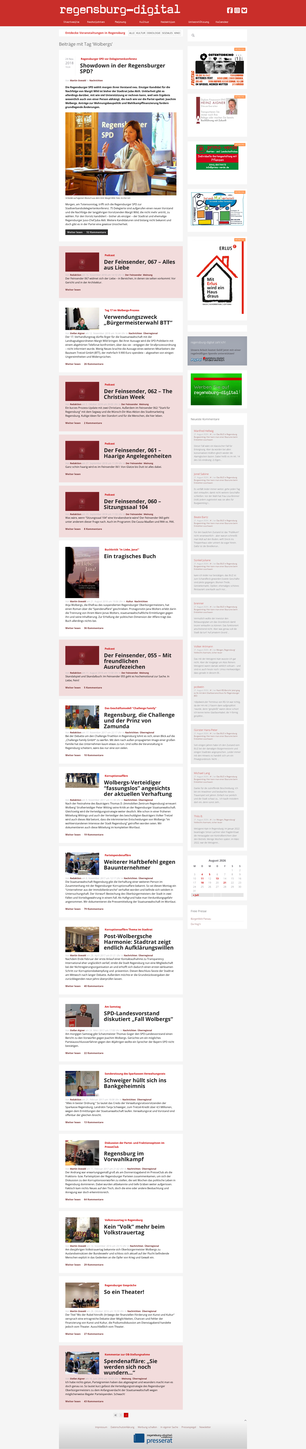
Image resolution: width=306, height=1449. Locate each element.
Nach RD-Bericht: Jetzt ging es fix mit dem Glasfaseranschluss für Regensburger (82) (217, 693)
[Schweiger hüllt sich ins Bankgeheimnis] (82, 1084)
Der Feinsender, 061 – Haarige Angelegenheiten (138, 453)
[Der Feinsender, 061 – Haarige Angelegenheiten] (82, 451)
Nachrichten (96, 22)
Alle (132, 33)
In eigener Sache (169, 1427)
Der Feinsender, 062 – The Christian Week (138, 394)
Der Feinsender (133, 274)
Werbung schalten (147, 1427)
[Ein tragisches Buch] (82, 573)
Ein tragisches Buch (130, 556)
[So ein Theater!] (82, 1296)
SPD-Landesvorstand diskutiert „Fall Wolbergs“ (138, 1016)
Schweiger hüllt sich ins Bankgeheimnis (135, 1083)
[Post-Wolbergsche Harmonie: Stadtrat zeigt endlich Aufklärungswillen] (82, 940)
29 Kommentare (93, 1264)
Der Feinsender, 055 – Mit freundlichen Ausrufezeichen (138, 661)
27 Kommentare (93, 1333)
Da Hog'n (196, 924)
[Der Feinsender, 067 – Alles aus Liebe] (82, 262)
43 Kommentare (93, 1401)
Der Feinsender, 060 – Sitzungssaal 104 (132, 504)
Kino (177, 33)
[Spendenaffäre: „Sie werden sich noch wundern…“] (82, 1363)
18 (202, 882)
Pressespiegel (189, 1427)
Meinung (120, 22)
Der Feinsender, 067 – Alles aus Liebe (139, 264)
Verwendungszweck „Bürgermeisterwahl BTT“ (138, 319)
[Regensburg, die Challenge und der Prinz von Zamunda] (82, 718)
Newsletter (205, 1427)
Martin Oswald (78, 80)
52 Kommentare (96, 232)
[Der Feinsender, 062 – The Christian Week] (82, 392)
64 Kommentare (93, 1199)
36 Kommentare (93, 628)
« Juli (196, 895)
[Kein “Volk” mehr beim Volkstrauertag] (82, 1230)
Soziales (167, 33)
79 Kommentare (93, 908)
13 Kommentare (93, 1122)
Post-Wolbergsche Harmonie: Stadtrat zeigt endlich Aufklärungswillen (139, 941)
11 (202, 878)
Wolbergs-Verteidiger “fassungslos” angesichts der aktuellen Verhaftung (138, 788)
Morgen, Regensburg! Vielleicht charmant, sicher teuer (214, 651)
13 (217, 878)
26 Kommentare (93, 363)
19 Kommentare (93, 834)
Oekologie (153, 33)
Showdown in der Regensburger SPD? (122, 68)
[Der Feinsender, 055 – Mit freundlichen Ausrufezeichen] (82, 656)
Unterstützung (198, 22)
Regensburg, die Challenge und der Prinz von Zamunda (139, 720)
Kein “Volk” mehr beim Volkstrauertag (134, 1229)
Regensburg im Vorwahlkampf (124, 1156)
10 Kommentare (93, 755)
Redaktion (168, 22)
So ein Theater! (124, 1292)
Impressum (101, 1427)
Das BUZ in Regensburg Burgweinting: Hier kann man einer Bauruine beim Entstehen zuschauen (216, 437)
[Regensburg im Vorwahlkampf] (82, 1153)
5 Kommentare (93, 687)
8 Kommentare (93, 528)
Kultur (144, 22)
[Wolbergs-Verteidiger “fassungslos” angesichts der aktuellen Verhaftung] (82, 781)
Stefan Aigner (77, 333)
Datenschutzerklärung (122, 1427)
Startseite (71, 22)
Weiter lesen (75, 232)
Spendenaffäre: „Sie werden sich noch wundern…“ (130, 1366)
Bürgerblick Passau (201, 918)
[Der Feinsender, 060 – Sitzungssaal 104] (82, 502)
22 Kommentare (93, 1053)
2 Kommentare (93, 423)
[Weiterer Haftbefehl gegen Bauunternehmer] (82, 864)
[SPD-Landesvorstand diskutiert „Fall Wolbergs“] (82, 1016)
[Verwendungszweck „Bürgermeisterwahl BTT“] (82, 319)
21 (224, 882)
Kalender (222, 22)
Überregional (150, 333)
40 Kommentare (93, 986)
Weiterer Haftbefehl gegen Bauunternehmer (139, 864)
